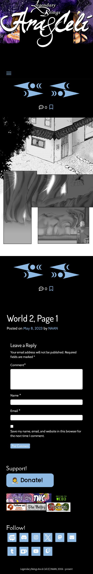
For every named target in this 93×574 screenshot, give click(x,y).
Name (14, 395)
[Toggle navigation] (9, 73)
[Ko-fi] (23, 551)
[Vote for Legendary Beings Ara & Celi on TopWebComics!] (28, 498)
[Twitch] (47, 551)
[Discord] (23, 537)
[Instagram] (35, 537)
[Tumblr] (11, 551)
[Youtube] (35, 551)
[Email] (71, 537)
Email (14, 411)
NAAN (53, 328)
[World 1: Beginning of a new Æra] (30, 85)
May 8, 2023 (33, 328)
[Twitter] (47, 537)
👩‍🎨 (27, 480)
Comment (17, 365)
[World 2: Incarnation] (64, 85)
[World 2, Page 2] (28, 93)
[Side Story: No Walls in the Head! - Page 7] (63, 93)
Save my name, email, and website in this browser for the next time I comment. (45, 433)
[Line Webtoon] (11, 537)
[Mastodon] (59, 537)
